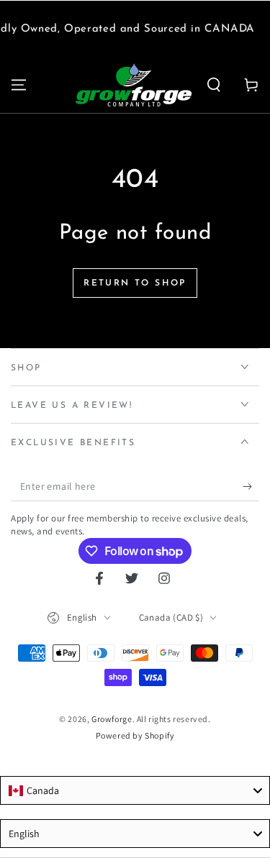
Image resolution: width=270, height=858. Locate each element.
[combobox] (135, 790)
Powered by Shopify (135, 735)
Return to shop (135, 283)
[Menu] (18, 85)
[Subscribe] (251, 487)
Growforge (111, 718)
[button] (214, 85)
